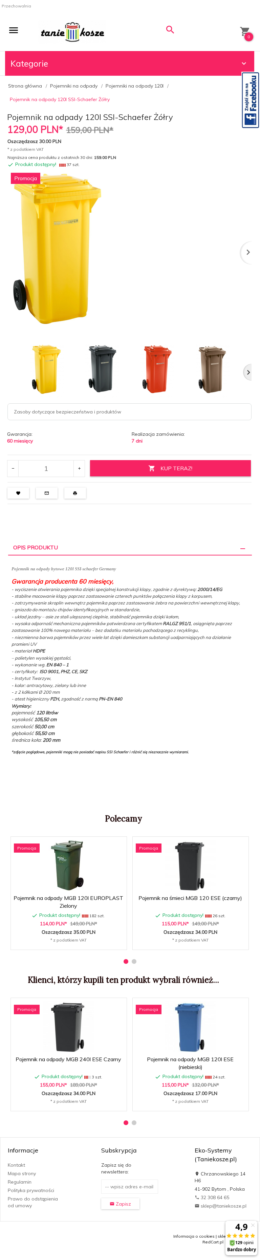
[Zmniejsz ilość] (13, 468)
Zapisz (122, 1204)
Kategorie (29, 63)
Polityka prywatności (31, 1190)
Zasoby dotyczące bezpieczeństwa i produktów (67, 412)
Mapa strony (22, 1173)
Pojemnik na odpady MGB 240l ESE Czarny (68, 1059)
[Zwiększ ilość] (79, 468)
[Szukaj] (170, 31)
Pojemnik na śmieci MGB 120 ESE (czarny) (190, 898)
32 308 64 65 (214, 1197)
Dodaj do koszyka (71, 941)
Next (247, 372)
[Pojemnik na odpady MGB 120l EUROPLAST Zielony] (68, 865)
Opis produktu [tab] (35, 547)
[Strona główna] (72, 32)
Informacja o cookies (194, 1236)
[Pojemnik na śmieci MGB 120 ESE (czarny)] (190, 865)
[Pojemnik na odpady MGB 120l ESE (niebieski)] (190, 1026)
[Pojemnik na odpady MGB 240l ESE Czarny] (68, 1026)
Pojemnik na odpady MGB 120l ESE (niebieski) (191, 1091)
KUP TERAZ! (176, 468)
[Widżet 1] (250, 100)
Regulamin (19, 1182)
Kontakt (16, 1165)
